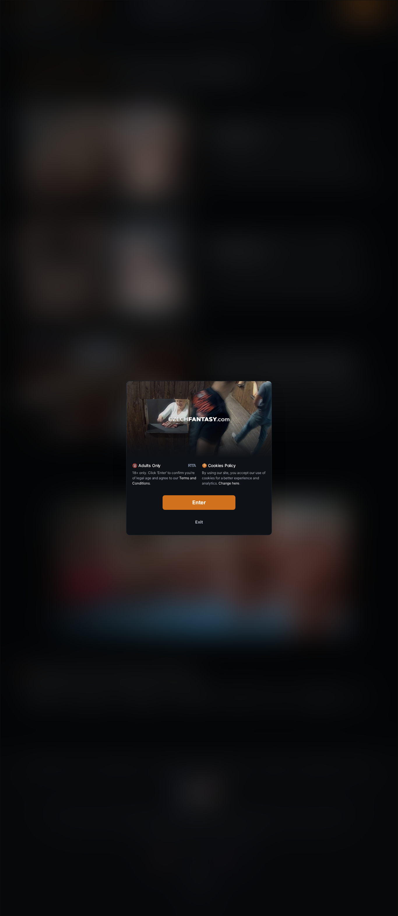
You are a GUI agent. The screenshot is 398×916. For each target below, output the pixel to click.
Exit (199, 521)
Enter (199, 502)
